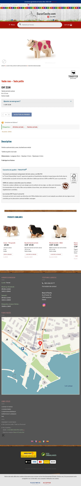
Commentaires (6, 409)
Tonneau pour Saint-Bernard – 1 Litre (40, 243)
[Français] (37, 441)
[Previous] (4, 243)
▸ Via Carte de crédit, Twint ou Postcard (13, 424)
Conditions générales (8, 411)
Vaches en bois (32, 127)
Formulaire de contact (49, 286)
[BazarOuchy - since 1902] (41, 14)
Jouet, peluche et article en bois (16, 65)
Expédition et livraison (8, 414)
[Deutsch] (40, 441)
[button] (12, 24)
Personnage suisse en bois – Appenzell (13, 243)
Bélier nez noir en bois (60, 243)
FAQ (2, 416)
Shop (3, 65)
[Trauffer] (73, 75)
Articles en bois (18, 127)
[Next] (76, 243)
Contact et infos (6, 406)
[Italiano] (44, 441)
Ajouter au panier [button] (11, 256)
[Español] (48, 441)
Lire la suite (34, 254)
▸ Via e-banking (6, 427)
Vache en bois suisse (34, 65)
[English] (33, 441)
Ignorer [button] (54, 2)
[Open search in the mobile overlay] (39, 24)
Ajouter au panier (22, 114)
